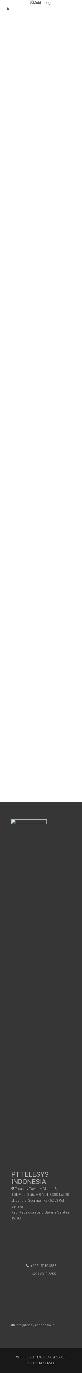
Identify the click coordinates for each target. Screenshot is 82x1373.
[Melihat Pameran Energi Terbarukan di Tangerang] (41, 546)
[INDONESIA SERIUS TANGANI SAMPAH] (41, 672)
